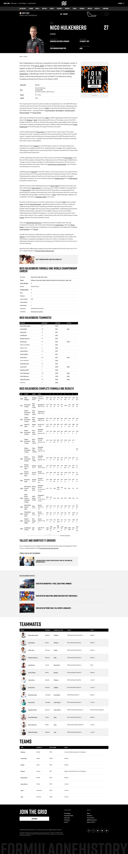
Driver (22, 630)
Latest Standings (32, 3)
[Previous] (102, 14)
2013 (56, 338)
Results (97, 8)
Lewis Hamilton (50, 110)
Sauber (36, 146)
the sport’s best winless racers (44, 251)
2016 (56, 348)
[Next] (106, 14)
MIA (58, 526)
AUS (47, 527)
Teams (74, 8)
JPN (54, 527)
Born (21, 90)
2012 (35, 277)
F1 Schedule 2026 (68, 815)
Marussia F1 (57, 665)
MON (65, 527)
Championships (24, 289)
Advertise (89, 815)
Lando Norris (59, 225)
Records (59, 8)
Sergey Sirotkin (24, 354)
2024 (68, 373)
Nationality (23, 85)
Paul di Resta (23, 329)
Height (22, 95)
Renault (34, 172)
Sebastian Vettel (41, 197)
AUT (73, 527)
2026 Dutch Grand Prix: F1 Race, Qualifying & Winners (53, 583)
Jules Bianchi (23, 335)
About (88, 813)
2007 (47, 118)
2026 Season (14, 3)
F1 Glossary (67, 820)
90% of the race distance (65, 535)
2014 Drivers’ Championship (57, 164)
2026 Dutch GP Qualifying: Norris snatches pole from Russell (56, 596)
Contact (66, 822)
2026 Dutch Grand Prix (37, 311)
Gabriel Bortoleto (24, 379)
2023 (64, 202)
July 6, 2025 (39, 66)
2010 (35, 120)
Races (37, 8)
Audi (81, 48)
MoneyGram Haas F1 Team (27, 507)
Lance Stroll (26, 190)
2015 (21, 441)
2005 (47, 108)
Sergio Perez (69, 158)
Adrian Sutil (23, 332)
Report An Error (91, 822)
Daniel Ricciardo (24, 363)
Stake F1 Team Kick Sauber (27, 520)
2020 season (73, 178)
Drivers (67, 8)
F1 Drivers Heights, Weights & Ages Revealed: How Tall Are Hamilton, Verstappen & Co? (54, 561)
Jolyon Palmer (24, 351)
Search (120, 3)
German (37, 85)
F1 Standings (67, 813)
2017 (56, 351)
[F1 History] (64, 3)
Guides (51, 8)
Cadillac (56, 687)
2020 (38, 277)
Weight (22, 98)
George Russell (24, 113)
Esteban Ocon (59, 178)
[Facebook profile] (98, 831)
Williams (29, 120)
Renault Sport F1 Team (26, 466)
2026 (45, 277)
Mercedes (40, 404)
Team (22, 747)
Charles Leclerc (70, 110)
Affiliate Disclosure (92, 820)
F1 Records (67, 817)
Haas (21, 204)
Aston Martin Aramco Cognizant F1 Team (27, 498)
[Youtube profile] (102, 831)
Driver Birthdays (22, 3)
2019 (56, 363)
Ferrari (36, 229)
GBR (77, 527)
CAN (62, 527)
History (44, 8)
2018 (68, 357)
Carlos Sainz (23, 357)
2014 (56, 341)
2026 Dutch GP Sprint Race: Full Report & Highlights (53, 608)
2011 (56, 329)
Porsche (22, 237)
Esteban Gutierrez (25, 338)
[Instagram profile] (89, 831)
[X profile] (93, 831)
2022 (54, 194)
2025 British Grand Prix (33, 223)
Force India (40, 132)
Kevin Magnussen (35, 204)
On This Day (22, 8)
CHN (51, 527)
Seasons (82, 8)
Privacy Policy (90, 817)
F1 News (31, 8)
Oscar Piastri (37, 113)
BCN (69, 527)
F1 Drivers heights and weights (48, 548)
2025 (56, 379)
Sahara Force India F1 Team (27, 412)
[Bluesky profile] (106, 831)
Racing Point (55, 186)
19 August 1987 (39, 90)
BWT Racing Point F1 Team (27, 488)
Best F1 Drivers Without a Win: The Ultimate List (49, 259)
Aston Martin (36, 188)
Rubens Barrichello (25, 326)
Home (21, 56)
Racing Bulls (57, 695)
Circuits (90, 8)
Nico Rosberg (60, 110)
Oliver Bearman (24, 376)
